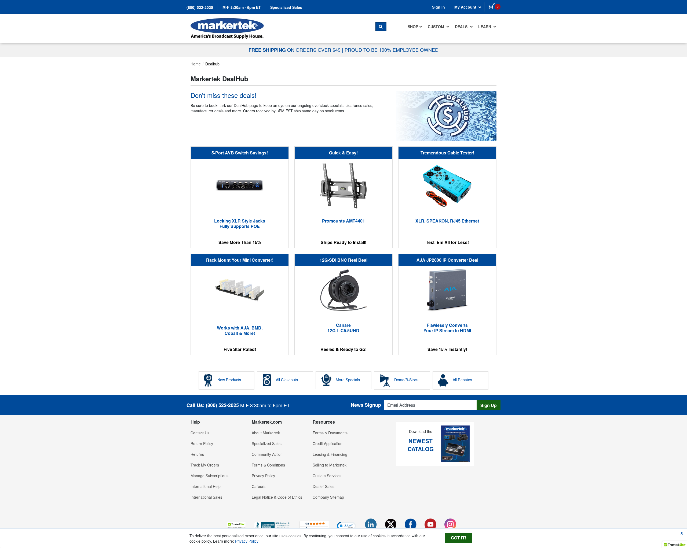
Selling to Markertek (329, 465)
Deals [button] (462, 26)
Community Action (267, 454)
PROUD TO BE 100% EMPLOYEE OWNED (391, 49)
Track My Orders (205, 465)
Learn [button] (485, 26)
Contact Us (200, 432)
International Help (206, 486)
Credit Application (327, 443)
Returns (197, 454)
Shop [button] (413, 26)
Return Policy (202, 443)
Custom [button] (436, 26)
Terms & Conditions (268, 465)
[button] (236, 526)
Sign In (438, 7)
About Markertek (266, 432)
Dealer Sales (323, 486)
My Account (465, 7)
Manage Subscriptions (209, 475)
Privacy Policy (263, 475)
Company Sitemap (328, 497)
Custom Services (327, 475)
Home (196, 63)
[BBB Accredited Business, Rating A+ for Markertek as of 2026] (272, 525)
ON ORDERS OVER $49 (295, 49)
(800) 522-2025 (200, 7)
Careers (258, 486)
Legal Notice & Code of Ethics (277, 497)
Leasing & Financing (330, 454)
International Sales (206, 497)
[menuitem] (415, 26)
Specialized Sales (286, 7)
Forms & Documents (330, 432)
